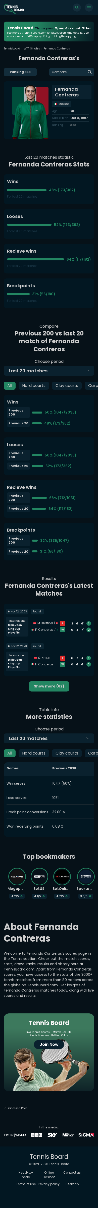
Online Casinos (49, 1174)
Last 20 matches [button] (28, 371)
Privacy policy (49, 1184)
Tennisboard (12, 48)
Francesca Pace (17, 1108)
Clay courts (67, 385)
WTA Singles (32, 48)
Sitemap (72, 1184)
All (9, 385)
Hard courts (33, 385)
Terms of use (26, 1184)
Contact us (72, 1172)
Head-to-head (26, 1174)
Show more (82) (49, 686)
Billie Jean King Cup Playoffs (15, 629)
